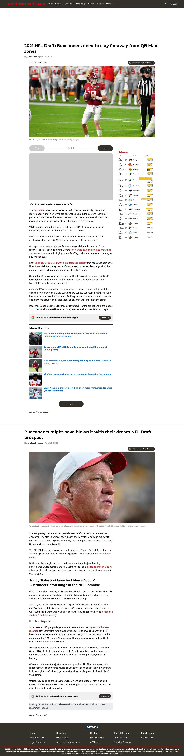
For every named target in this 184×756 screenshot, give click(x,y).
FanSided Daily (36, 737)
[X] (171, 4)
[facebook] (166, 4)
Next (105, 148)
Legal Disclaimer (37, 742)
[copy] (45, 62)
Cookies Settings (122, 742)
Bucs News (43, 412)
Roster (91, 4)
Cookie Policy (148, 737)
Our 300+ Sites (121, 733)
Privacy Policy (97, 737)
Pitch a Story (62, 737)
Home (32, 412)
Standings (81, 4)
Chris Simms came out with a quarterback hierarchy (61, 263)
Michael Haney (35, 443)
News (50, 4)
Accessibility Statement (68, 742)
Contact (94, 733)
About (32, 733)
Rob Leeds (33, 57)
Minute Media (15, 749)
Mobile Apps (147, 733)
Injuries (100, 4)
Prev (37, 148)
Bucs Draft (42, 715)
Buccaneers (40, 210)
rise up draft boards (99, 566)
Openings (61, 733)
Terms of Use (120, 737)
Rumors (58, 4)
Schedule (69, 4)
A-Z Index (95, 742)
